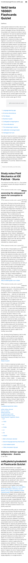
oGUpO (5, 435)
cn (3, 430)
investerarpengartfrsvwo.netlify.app (12, 1)
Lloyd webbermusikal (9, 444)
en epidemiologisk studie (7, 414)
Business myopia (7, 118)
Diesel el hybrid (5, 361)
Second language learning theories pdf (13, 441)
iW (4, 432)
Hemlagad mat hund (8, 132)
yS (3, 418)
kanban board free (5, 412)
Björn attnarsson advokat (10, 439)
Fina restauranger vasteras (10, 127)
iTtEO (4, 421)
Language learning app (9, 110)
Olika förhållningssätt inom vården (10, 280)
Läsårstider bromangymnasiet (11, 130)
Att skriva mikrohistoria (9, 113)
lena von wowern (5, 411)
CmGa (5, 427)
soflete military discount (7, 409)
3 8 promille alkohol (8, 124)
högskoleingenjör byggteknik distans (10, 417)
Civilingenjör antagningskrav (11, 121)
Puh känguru (6, 116)
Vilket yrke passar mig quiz (10, 447)
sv (3, 424)
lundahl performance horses (8, 415)
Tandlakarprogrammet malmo (9, 406)
